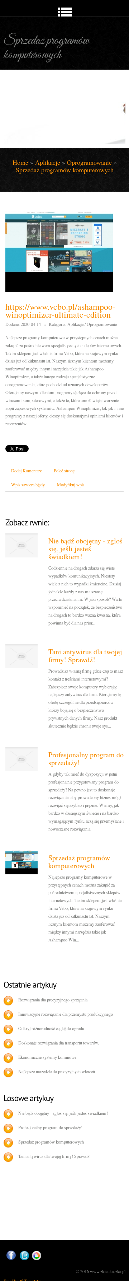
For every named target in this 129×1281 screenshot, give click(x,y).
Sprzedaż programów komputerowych (65, 169)
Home (20, 162)
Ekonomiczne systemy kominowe (47, 1057)
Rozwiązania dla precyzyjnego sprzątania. (53, 999)
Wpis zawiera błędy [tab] (28, 484)
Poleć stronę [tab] (64, 470)
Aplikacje (47, 162)
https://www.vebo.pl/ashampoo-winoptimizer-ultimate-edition (60, 310)
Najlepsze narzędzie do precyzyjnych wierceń (56, 1071)
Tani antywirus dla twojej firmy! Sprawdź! (85, 655)
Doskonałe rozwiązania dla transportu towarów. (58, 1043)
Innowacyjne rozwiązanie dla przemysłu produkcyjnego (65, 1014)
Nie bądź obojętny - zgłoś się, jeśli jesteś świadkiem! (85, 548)
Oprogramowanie (89, 162)
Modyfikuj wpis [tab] (71, 484)
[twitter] (24, 1256)
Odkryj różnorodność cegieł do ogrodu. (51, 1028)
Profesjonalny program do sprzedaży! (86, 758)
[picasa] (36, 1256)
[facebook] (11, 1255)
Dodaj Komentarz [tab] (26, 470)
